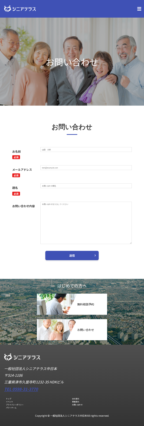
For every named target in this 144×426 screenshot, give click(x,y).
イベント (9, 401)
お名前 (16, 151)
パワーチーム (11, 407)
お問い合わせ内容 (23, 206)
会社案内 (75, 398)
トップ (8, 398)
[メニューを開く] (139, 9)
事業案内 (75, 401)
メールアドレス (22, 169)
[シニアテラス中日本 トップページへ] (20, 8)
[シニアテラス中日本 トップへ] (22, 360)
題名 (15, 188)
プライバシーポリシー (15, 404)
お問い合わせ (77, 404)
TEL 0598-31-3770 (21, 389)
